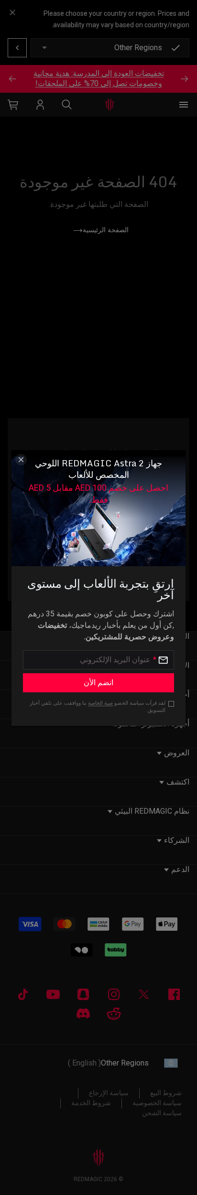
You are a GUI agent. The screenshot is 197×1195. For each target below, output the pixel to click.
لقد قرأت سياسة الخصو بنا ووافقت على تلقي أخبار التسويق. (97, 706)
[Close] (21, 459)
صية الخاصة (100, 703)
